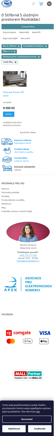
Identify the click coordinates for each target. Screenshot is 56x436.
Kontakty (5, 196)
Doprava (5, 188)
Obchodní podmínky (10, 192)
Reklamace (6, 203)
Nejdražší (36, 32)
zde (38, 411)
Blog (3, 207)
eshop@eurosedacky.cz (28, 261)
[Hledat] (34, 4)
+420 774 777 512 (28, 255)
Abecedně (25, 38)
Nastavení (26, 419)
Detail (8, 114)
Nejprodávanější (10, 38)
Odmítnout (14, 428)
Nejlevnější (24, 32)
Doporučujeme (9, 32)
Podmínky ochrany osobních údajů (16, 211)
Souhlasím (40, 428)
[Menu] (49, 4)
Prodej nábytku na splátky (13, 200)
